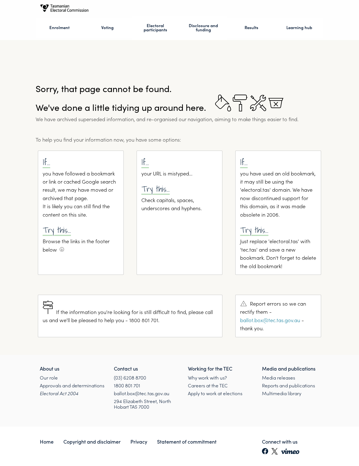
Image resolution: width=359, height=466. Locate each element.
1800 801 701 (127, 386)
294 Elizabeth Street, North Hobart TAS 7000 (142, 404)
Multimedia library (281, 394)
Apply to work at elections (215, 394)
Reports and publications (288, 386)
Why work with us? (207, 377)
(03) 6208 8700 (130, 377)
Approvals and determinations (72, 386)
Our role (49, 377)
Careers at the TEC (208, 386)
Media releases (278, 377)
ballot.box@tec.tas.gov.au (270, 320)
